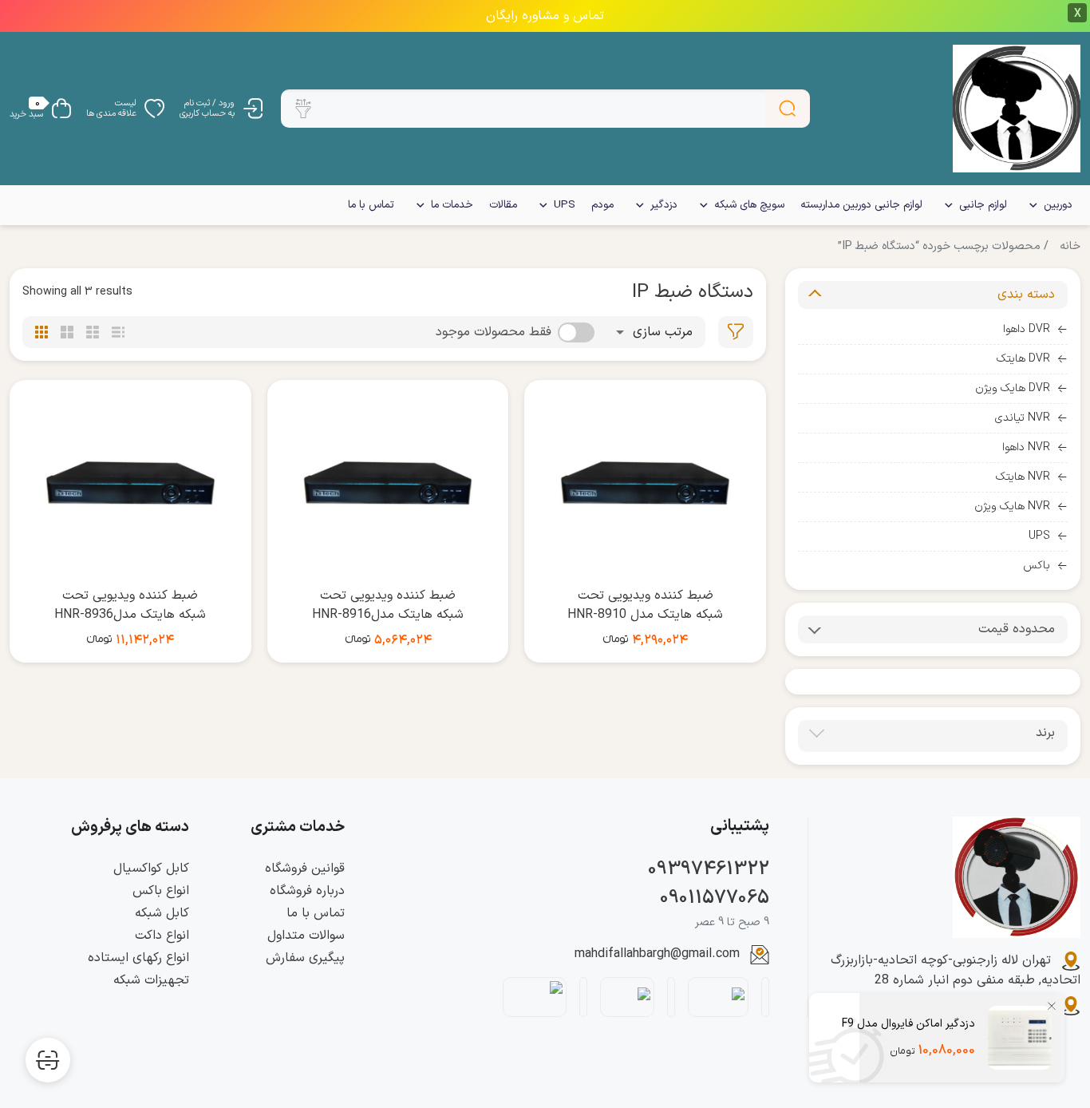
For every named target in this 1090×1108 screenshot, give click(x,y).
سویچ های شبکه (749, 204)
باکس (1036, 565)
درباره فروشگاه (307, 890)
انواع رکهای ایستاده (138, 958)
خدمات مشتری (298, 828)
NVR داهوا (1026, 447)
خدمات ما (452, 204)
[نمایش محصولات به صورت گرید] (41, 332)
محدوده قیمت (1016, 629)
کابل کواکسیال (151, 868)
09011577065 (714, 898)
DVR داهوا (1026, 329)
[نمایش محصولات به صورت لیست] (118, 332)
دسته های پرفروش (130, 828)
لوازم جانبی (983, 204)
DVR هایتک (1023, 358)
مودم (602, 204)
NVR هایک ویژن (1012, 506)
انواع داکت (162, 935)
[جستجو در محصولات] (787, 108)
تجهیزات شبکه (151, 980)
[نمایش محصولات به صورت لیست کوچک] (92, 332)
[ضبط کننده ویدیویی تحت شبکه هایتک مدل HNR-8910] (645, 483)
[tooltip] (736, 332)
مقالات (503, 204)
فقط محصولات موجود (493, 332)
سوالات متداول (306, 935)
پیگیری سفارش (305, 958)
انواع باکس (160, 890)
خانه (1070, 246)
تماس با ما (371, 204)
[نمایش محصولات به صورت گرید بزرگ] (67, 332)
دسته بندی (1026, 294)
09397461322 (708, 869)
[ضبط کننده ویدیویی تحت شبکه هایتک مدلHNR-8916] (388, 483)
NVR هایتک (1023, 477)
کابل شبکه (162, 913)
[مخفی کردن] (1051, 1006)
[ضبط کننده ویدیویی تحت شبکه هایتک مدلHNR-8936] (130, 483)
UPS (564, 204)
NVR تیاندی (1022, 418)
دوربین (1058, 204)
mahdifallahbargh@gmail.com (657, 954)
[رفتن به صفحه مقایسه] (48, 1060)
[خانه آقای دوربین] (1016, 108)
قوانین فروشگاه (305, 868)
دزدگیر (663, 204)
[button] (303, 108)
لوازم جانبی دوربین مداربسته (861, 204)
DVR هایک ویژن (1012, 388)
